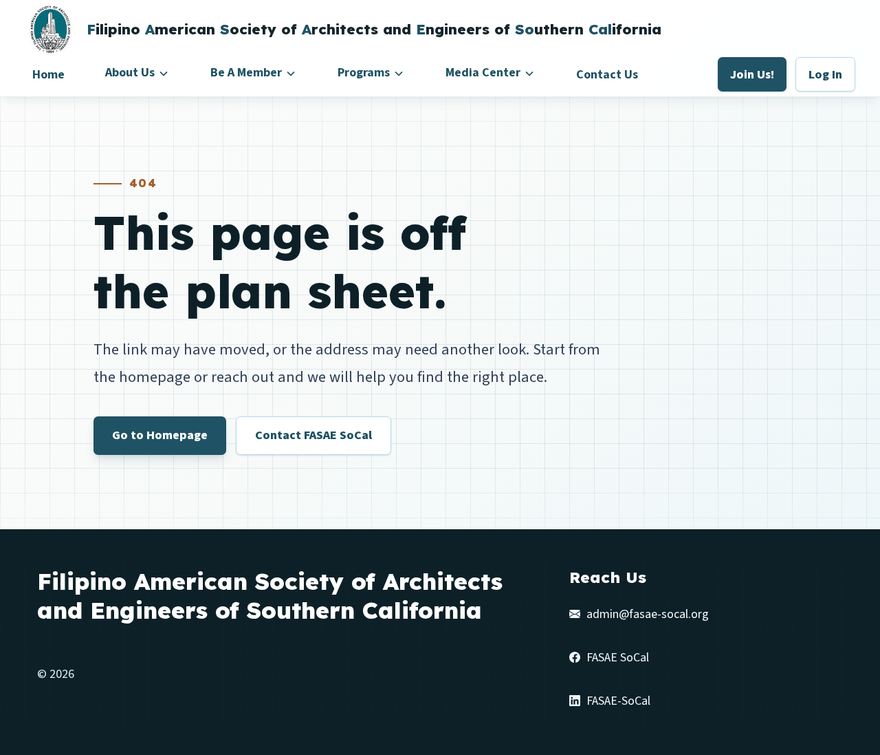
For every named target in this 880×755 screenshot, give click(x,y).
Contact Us (607, 74)
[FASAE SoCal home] (49, 29)
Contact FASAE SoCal (313, 435)
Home (48, 74)
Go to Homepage (160, 435)
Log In (825, 74)
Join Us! (752, 74)
